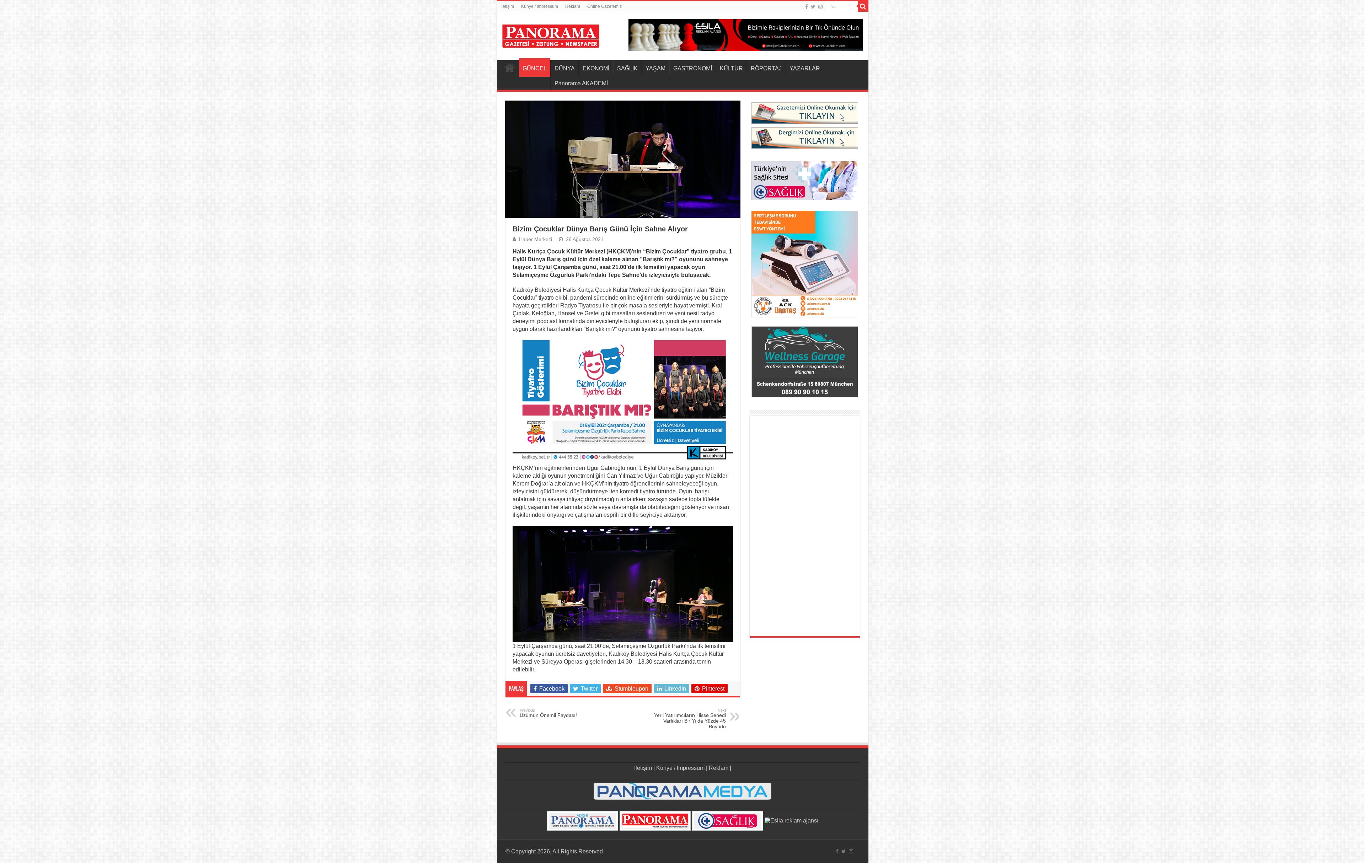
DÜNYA (565, 68)
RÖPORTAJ (766, 68)
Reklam (572, 6)
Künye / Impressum (539, 6)
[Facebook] (806, 6)
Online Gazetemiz (604, 6)
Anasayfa (509, 67)
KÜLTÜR (731, 68)
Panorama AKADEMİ (581, 83)
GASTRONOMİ (692, 68)
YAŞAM (655, 68)
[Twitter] (813, 6)
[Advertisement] (804, 526)
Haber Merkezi (535, 239)
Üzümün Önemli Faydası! (548, 713)
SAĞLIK (627, 68)
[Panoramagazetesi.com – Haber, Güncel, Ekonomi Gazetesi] (550, 34)
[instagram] (820, 6)
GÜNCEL (535, 68)
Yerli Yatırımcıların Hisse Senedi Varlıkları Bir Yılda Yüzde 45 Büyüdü (690, 718)
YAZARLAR (804, 68)
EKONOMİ (596, 68)
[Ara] (863, 6)
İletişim (507, 6)
